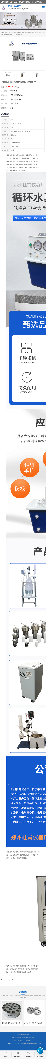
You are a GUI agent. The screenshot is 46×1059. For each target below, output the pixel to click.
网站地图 (38, 1043)
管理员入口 (31, 1043)
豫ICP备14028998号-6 (29, 1037)
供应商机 (17, 32)
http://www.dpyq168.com (9, 980)
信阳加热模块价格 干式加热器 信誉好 (14, 1023)
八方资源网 (16, 1043)
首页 (10, 32)
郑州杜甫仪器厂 (18, 1041)
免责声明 (24, 1043)
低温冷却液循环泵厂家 (29, 32)
